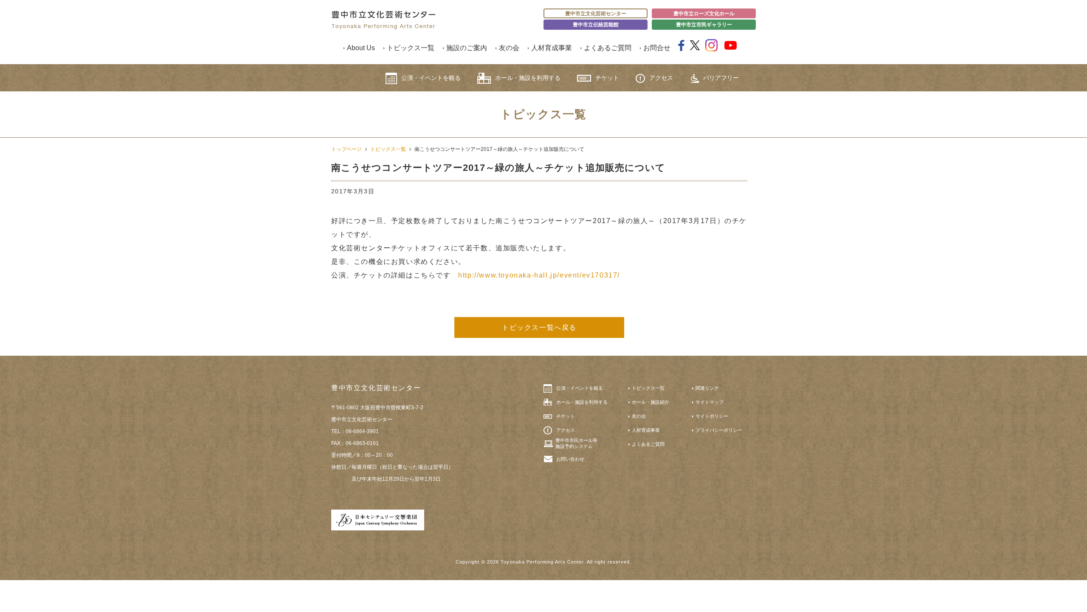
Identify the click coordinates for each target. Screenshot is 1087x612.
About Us (361, 47)
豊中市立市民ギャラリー (704, 25)
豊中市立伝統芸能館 (596, 25)
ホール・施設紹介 (650, 402)
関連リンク (707, 388)
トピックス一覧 (410, 47)
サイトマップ (710, 402)
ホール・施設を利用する (527, 77)
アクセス (661, 77)
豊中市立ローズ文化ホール (704, 14)
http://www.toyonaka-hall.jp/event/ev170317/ (539, 275)
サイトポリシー (712, 416)
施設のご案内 (466, 47)
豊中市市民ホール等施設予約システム (576, 443)
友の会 (509, 47)
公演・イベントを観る (431, 77)
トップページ (346, 149)
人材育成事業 (551, 47)
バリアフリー (721, 77)
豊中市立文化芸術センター (595, 14)
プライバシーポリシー (719, 430)
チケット (607, 77)
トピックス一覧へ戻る (539, 327)
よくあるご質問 (607, 47)
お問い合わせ (570, 459)
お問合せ (656, 47)
